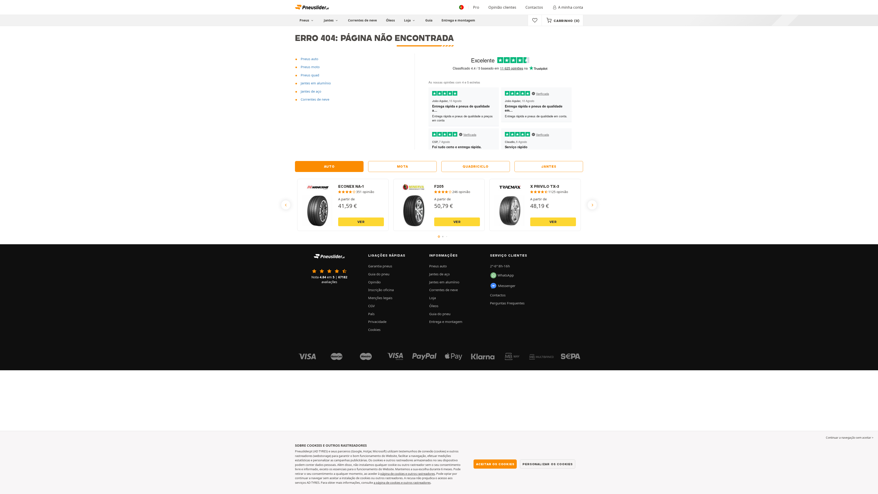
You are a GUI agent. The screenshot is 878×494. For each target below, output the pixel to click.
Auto (329, 166)
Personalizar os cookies (547, 464)
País (371, 313)
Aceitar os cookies (495, 464)
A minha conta (570, 7)
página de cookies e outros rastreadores (407, 474)
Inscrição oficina (381, 289)
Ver (361, 222)
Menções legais (380, 297)
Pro (476, 7)
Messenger (506, 285)
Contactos (534, 7)
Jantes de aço (310, 91)
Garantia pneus (380, 266)
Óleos (390, 20)
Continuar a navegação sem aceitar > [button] (849, 438)
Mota (402, 166)
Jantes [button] (329, 20)
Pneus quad (309, 75)
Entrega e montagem (458, 20)
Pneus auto (309, 58)
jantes (548, 166)
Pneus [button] (305, 20)
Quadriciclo (475, 166)
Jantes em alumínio (315, 83)
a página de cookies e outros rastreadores (402, 483)
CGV (371, 305)
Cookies (374, 329)
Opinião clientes (502, 7)
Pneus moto (310, 66)
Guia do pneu (378, 274)
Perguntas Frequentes (507, 303)
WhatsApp (506, 275)
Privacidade (377, 321)
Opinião (374, 282)
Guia (428, 20)
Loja (408, 20)
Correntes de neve (362, 20)
